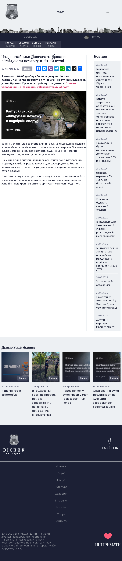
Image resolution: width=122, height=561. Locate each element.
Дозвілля (61, 493)
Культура (61, 487)
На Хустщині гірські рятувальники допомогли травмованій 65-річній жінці (106, 152)
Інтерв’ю (61, 500)
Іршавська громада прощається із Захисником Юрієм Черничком (105, 78)
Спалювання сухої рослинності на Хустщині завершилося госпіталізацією (106, 398)
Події (61, 473)
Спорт (61, 514)
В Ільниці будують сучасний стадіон (102, 204)
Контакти (61, 521)
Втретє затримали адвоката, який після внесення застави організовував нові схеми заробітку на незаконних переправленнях (106, 115)
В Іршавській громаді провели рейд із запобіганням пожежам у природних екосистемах (44, 402)
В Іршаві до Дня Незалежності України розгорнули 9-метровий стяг (106, 228)
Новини (61, 466)
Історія (61, 507)
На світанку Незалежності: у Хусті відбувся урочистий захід (106, 302)
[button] (107, 11)
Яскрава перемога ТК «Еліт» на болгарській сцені (104, 179)
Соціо (61, 480)
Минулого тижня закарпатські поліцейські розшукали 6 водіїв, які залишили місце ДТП (107, 259)
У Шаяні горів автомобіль (104, 283)
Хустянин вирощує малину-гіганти (105, 323)
